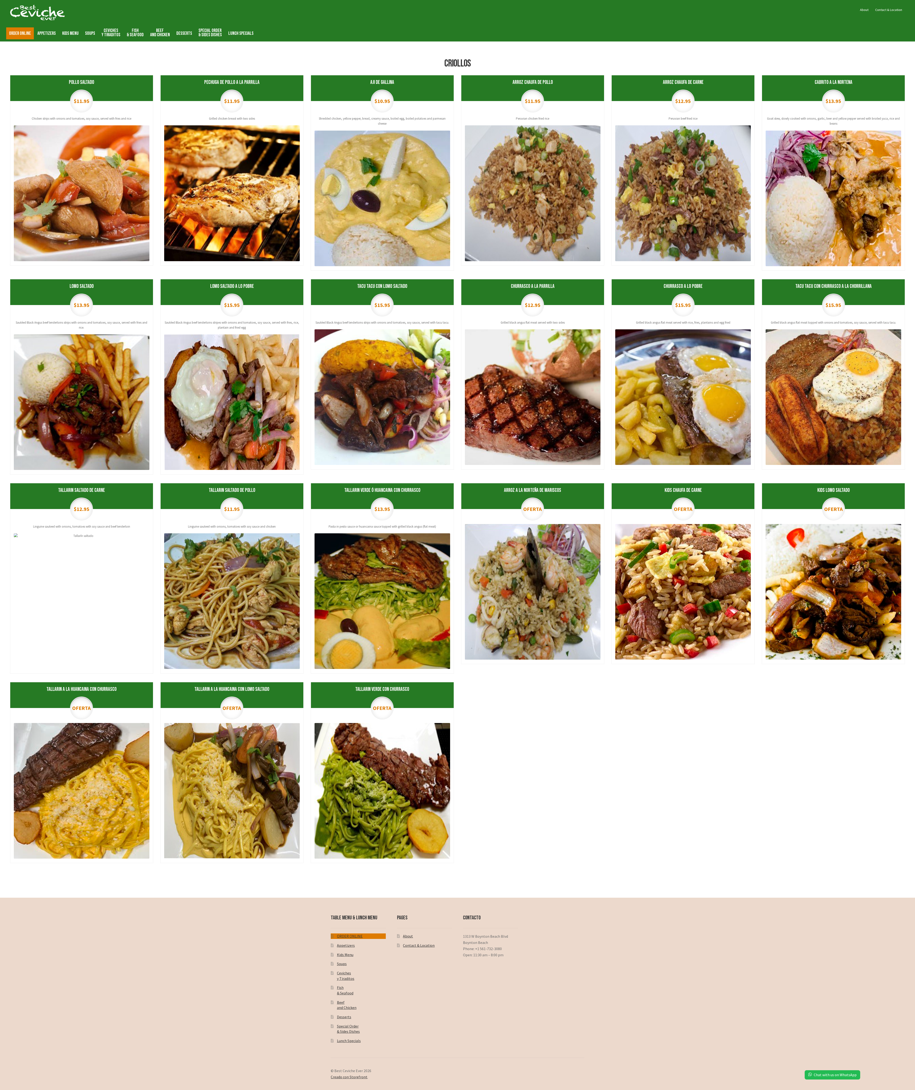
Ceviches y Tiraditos (111, 33)
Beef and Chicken (160, 33)
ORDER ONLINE (20, 33)
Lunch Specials (241, 33)
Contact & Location (888, 10)
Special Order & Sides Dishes (210, 33)
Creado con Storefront (349, 1077)
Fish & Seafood (135, 33)
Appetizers (46, 33)
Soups (90, 33)
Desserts (184, 33)
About (864, 10)
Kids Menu (70, 33)
